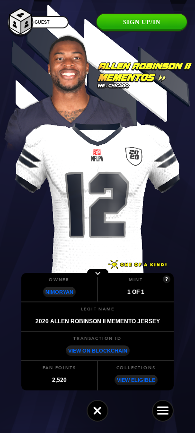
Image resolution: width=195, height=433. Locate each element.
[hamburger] (163, 411)
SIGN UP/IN (141, 22)
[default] (97, 411)
